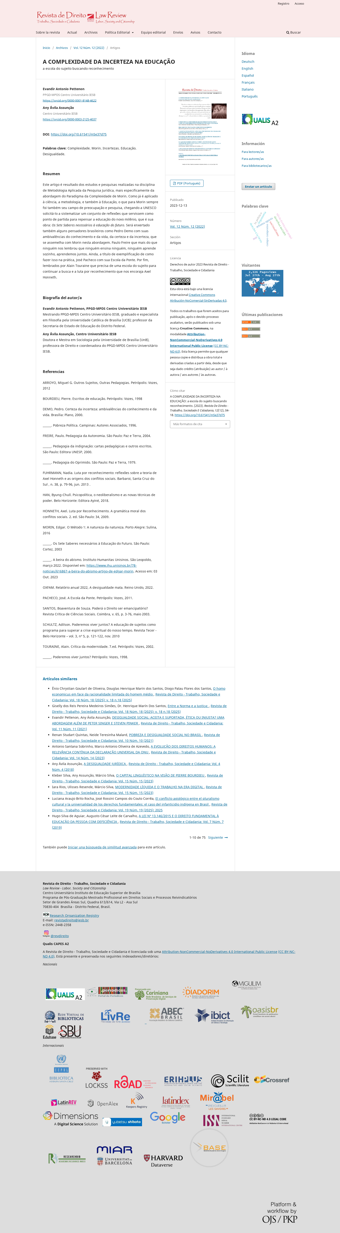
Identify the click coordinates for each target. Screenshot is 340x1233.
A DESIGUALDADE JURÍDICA (105, 764)
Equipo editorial (153, 32)
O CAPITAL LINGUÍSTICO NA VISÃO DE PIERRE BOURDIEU (160, 775)
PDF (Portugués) (188, 183)
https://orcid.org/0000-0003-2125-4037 (69, 119)
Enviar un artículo (258, 186)
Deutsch (248, 61)
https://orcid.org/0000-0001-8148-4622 (69, 100)
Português (250, 96)
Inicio (46, 48)
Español (248, 75)
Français (248, 82)
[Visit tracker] (262, 295)
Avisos (195, 32)
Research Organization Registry (74, 915)
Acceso (299, 3)
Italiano (247, 89)
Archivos (91, 32)
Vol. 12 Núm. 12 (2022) (89, 48)
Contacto (214, 32)
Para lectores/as (253, 152)
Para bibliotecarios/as (257, 166)
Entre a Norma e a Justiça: (188, 706)
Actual (72, 32)
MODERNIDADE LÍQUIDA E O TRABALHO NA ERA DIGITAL (159, 787)
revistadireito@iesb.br (71, 920)
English (247, 68)
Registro (283, 3)
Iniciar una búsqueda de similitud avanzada (102, 847)
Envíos (178, 32)
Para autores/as (253, 159)
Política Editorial (118, 32)
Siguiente (215, 837)
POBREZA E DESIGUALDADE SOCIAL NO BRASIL (165, 735)
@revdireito (60, 936)
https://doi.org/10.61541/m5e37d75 (79, 134)
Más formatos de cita (187, 424)
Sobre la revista (48, 32)
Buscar (295, 32)
